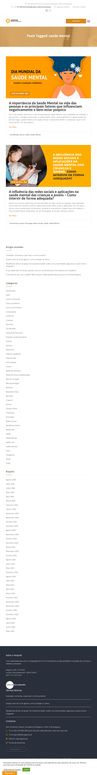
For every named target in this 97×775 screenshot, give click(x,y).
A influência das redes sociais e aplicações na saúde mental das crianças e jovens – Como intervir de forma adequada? (44, 195)
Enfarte (9, 341)
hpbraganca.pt (22, 739)
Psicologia (28, 223)
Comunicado (11, 312)
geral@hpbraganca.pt (23, 735)
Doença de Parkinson (14, 333)
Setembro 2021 (12, 572)
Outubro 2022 (11, 555)
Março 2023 (10, 547)
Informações (11, 362)
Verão (8, 459)
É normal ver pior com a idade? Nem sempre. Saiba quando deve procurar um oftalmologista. (43, 275)
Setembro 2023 (12, 543)
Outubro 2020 (11, 610)
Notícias (9, 387)
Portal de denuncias (17, 743)
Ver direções (14, 749)
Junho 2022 (10, 564)
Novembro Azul (12, 392)
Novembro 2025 (12, 518)
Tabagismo (10, 455)
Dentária (9, 324)
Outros (21, 135)
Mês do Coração (12, 379)
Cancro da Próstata (13, 308)
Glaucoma (10, 350)
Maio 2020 (10, 631)
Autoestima (14, 223)
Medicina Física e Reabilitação (18, 375)
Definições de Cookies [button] (12, 770)
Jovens (21, 223)
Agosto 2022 (11, 560)
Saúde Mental (35, 135)
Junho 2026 (10, 488)
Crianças (9, 320)
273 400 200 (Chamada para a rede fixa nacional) (34, 7)
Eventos (9, 345)
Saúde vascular (12, 446)
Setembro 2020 (12, 614)
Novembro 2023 (12, 534)
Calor (8, 295)
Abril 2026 (10, 497)
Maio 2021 (10, 585)
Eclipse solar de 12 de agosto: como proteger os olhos (27, 259)
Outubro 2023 (11, 539)
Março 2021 (10, 593)
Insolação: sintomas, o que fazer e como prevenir (26, 255)
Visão (8, 463)
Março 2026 (10, 501)
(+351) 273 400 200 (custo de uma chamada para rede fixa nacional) (39, 731)
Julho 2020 (10, 623)
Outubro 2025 (11, 522)
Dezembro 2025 (12, 513)
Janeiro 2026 (11, 509)
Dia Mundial (14, 135)
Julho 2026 (10, 484)
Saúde (27, 135)
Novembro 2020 (12, 606)
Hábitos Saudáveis (13, 354)
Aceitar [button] (26, 769)
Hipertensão (11, 358)
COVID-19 (10, 316)
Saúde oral (10, 442)
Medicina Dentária (13, 371)
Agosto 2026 (11, 480)
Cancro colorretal (13, 299)
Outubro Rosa (11, 409)
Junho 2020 (10, 627)
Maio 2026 (10, 492)
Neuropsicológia (12, 383)
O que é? (9, 400)
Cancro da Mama (13, 303)
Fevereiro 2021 (12, 598)
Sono (8, 451)
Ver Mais (13, 127)
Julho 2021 (10, 581)
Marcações (76, 21)
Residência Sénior (13, 425)
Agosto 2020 (11, 619)
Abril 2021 (10, 589)
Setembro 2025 (12, 526)
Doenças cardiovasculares (16, 337)
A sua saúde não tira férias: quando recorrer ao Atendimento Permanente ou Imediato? (41, 270)
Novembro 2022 (12, 551)
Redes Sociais (38, 223)
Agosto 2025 (11, 530)
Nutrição (9, 396)
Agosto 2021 (11, 577)
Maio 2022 (10, 568)
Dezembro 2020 (12, 602)
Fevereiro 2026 (12, 505)
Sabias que (10, 430)
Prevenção (10, 413)
